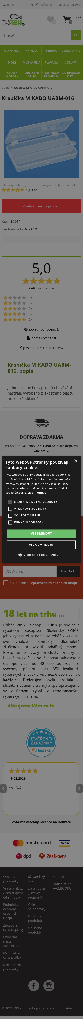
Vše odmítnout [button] (41, 545)
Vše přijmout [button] (41, 534)
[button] (41, 555)
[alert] (41, 509)
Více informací (37, 493)
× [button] (75, 461)
